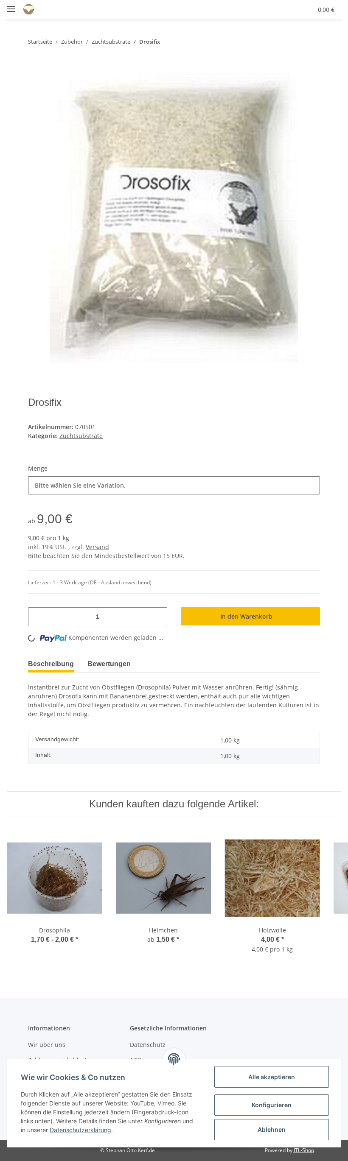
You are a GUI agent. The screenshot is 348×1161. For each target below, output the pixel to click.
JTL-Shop (304, 1150)
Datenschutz (148, 1045)
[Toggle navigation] (11, 5)
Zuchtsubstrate (81, 436)
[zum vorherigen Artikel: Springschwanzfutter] (294, 42)
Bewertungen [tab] (115, 664)
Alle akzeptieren (271, 1076)
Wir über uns (46, 1045)
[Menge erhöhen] (157, 617)
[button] (265, 9)
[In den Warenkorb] (35, 66)
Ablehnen (272, 1129)
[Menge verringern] (37, 617)
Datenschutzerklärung (80, 1129)
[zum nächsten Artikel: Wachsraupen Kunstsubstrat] (311, 42)
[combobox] (174, 485)
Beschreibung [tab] (52, 664)
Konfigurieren (272, 1104)
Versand (97, 547)
